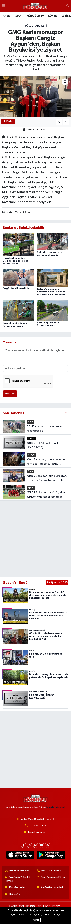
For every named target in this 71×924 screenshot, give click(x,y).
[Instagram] (35, 845)
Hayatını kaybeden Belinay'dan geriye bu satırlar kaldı (16, 261)
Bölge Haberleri (35, 26)
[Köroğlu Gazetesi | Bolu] (35, 5)
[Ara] (67, 5)
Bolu (30, 422)
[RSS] (47, 845)
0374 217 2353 (38, 825)
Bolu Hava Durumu (51, 871)
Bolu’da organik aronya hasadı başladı (45, 428)
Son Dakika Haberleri (51, 887)
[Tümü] (66, 413)
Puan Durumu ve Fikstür (53, 877)
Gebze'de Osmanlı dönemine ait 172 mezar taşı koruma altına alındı (51, 292)
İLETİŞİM (56, 906)
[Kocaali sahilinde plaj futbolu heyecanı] (18, 310)
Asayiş (31, 455)
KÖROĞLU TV (35, 15)
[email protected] (55, 807)
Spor (30, 488)
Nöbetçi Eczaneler (19, 871)
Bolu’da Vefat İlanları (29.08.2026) (44, 445)
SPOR (19, 15)
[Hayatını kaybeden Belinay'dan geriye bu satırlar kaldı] (18, 244)
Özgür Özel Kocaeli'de (16, 288)
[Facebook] (23, 845)
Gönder (10, 393)
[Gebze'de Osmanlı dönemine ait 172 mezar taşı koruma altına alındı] (52, 278)
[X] (29, 845)
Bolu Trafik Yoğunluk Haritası (17, 879)
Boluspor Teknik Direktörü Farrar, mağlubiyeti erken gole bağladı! (47, 478)
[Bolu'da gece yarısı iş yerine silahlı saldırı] (52, 241)
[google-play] (50, 855)
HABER (6, 15)
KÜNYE (52, 15)
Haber (31, 438)
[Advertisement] (35, 539)
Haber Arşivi (15, 894)
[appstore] (20, 855)
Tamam (35, 920)
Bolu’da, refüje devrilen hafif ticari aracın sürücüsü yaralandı (46, 462)
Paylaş (9, 121)
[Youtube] (41, 845)
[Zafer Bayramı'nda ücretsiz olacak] (52, 310)
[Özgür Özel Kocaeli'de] (18, 277)
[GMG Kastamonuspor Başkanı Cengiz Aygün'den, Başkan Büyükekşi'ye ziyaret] (35, 96)
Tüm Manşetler (17, 887)
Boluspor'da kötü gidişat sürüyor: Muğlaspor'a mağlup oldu (46, 495)
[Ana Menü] (3, 5)
